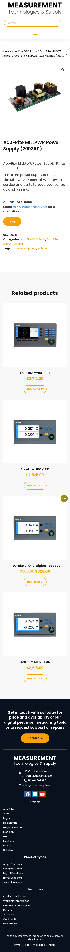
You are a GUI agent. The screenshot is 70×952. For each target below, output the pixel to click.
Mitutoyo (8, 841)
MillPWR (43, 248)
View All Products (13, 882)
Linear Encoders (12, 877)
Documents (10, 923)
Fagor (6, 818)
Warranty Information (16, 901)
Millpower (30, 248)
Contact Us (10, 919)
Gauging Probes (13, 868)
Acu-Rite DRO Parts (24, 51)
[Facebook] (27, 794)
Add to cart (35, 389)
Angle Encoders (12, 864)
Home (5, 51)
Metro (6, 836)
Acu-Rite (17, 248)
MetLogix (8, 832)
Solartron (8, 850)
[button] (63, 70)
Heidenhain (10, 822)
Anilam (7, 813)
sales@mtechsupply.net (29, 207)
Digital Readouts (13, 873)
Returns (8, 910)
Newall (7, 845)
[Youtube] (42, 794)
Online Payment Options (18, 905)
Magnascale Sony (14, 827)
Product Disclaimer (14, 896)
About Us (8, 914)
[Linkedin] (35, 794)
